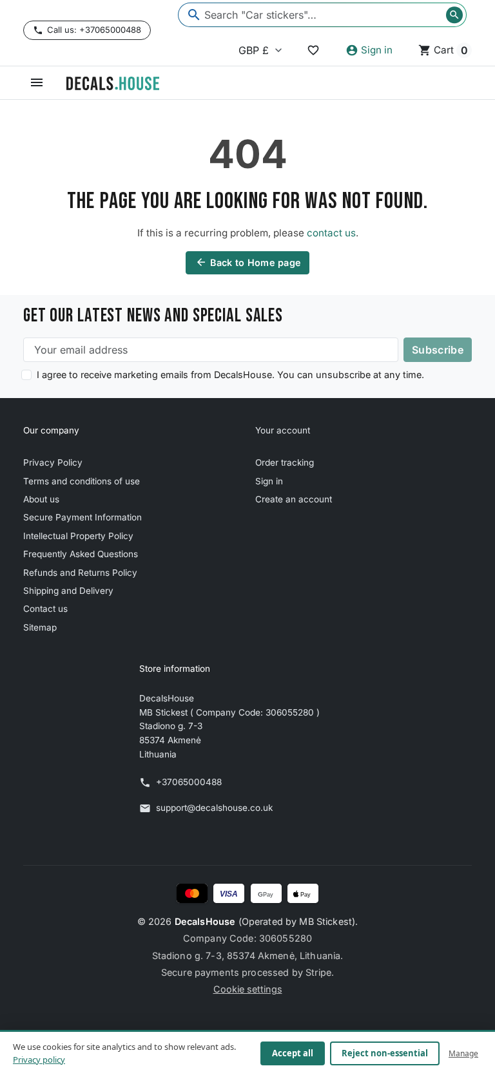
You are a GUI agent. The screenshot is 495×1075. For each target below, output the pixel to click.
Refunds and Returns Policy (80, 572)
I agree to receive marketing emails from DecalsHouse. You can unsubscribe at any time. (230, 374)
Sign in (269, 481)
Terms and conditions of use (81, 481)
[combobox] (322, 14)
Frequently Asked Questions (80, 554)
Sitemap (40, 627)
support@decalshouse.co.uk (214, 808)
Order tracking (284, 462)
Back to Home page (248, 262)
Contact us (45, 609)
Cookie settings (247, 989)
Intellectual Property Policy (78, 536)
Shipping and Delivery (68, 590)
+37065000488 (189, 782)
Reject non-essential (385, 1053)
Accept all (292, 1053)
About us (41, 499)
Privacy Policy (52, 462)
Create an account (293, 499)
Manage (463, 1053)
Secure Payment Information (82, 517)
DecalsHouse (205, 921)
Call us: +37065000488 (94, 29)
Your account (282, 430)
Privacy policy (39, 1059)
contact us (331, 233)
